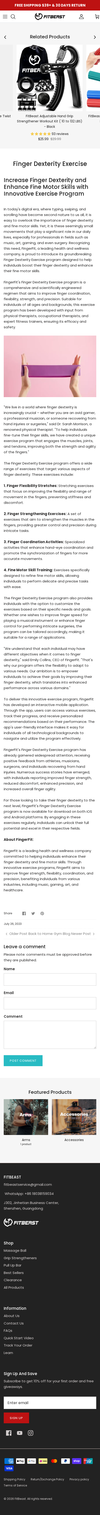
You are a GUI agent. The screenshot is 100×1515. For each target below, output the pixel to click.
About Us (12, 1315)
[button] (41, 134)
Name (9, 968)
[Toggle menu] (5, 16)
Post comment (23, 1060)
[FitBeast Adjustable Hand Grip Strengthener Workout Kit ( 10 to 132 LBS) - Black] (50, 78)
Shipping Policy (14, 1479)
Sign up (16, 1418)
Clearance (13, 1279)
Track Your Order (18, 1345)
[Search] (15, 16)
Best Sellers (14, 1272)
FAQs (8, 1330)
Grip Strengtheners (20, 1257)
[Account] (73, 16)
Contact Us (14, 1323)
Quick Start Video (19, 1338)
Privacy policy (79, 1479)
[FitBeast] (50, 16)
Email (9, 992)
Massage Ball (15, 1250)
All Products (14, 1287)
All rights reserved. (40, 1499)
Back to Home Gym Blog (49, 933)
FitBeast (20, 1499)
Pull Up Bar (12, 1265)
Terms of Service (15, 1485)
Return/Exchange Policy (47, 1479)
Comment (13, 1016)
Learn (8, 1352)
